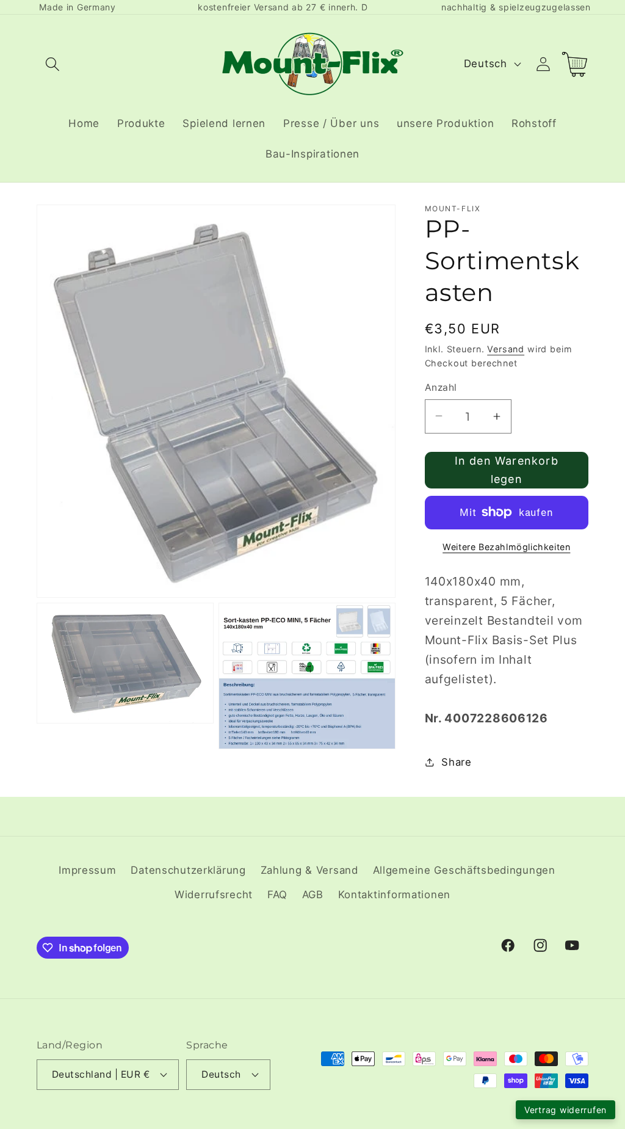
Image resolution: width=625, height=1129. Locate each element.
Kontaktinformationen (394, 894)
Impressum (87, 870)
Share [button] (456, 762)
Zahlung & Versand (309, 870)
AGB (312, 894)
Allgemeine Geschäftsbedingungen (464, 870)
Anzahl (441, 387)
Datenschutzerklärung (188, 870)
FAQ (277, 894)
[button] (53, 64)
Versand (505, 349)
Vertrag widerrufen (565, 1110)
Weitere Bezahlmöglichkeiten (506, 547)
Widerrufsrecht (214, 894)
